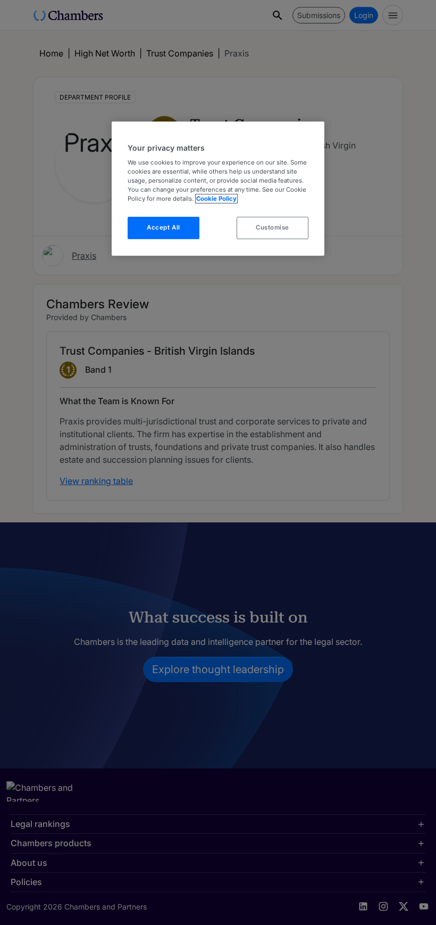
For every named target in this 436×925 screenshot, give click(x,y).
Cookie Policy (216, 199)
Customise (272, 228)
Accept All (163, 228)
